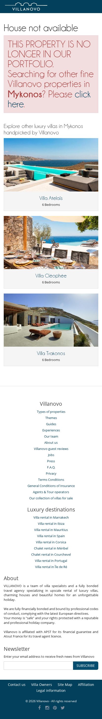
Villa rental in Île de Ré (51, 567)
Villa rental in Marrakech (51, 517)
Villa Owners (41, 684)
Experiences (51, 430)
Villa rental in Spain (51, 536)
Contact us (17, 684)
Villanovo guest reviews (51, 448)
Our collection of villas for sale (51, 498)
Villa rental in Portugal (51, 560)
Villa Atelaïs (51, 198)
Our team (51, 436)
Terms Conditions (51, 479)
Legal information (51, 690)
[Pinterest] (55, 708)
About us (51, 442)
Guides (51, 424)
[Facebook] (39, 708)
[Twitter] (63, 708)
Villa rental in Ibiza (51, 523)
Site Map (65, 684)
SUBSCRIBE (85, 665)
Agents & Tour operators (51, 492)
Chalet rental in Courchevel (51, 554)
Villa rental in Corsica (51, 542)
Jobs (51, 455)
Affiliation (86, 684)
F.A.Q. (51, 467)
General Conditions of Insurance (51, 486)
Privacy (51, 473)
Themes (51, 418)
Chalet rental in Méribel (51, 548)
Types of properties (51, 411)
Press (51, 461)
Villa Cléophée (51, 275)
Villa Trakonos (51, 353)
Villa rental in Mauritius (51, 530)
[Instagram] (47, 708)
